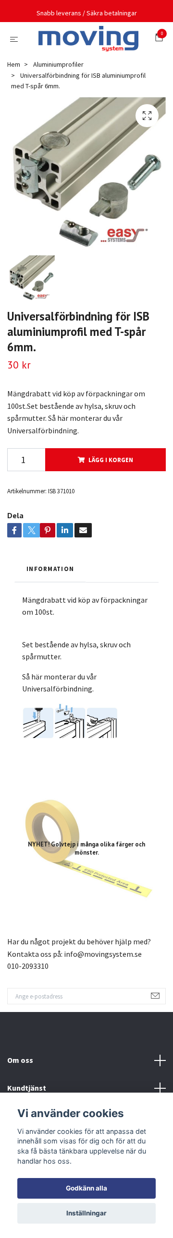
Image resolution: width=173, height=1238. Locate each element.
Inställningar (86, 1213)
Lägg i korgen (110, 497)
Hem (13, 102)
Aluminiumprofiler (58, 102)
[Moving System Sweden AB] (84, 57)
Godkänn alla (86, 1188)
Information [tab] (50, 606)
